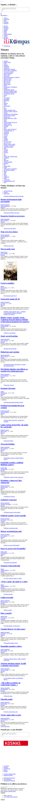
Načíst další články (5, 726)
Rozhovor (6, 27)
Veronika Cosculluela (6, 504)
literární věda (4, 468)
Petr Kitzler (3, 520)
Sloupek (6, 37)
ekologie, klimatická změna (10, 91)
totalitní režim (7, 166)
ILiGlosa (6, 38)
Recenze (6, 26)
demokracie (6, 76)
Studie (5, 31)
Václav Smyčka (4, 670)
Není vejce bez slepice (9, 232)
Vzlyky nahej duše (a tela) (11, 715)
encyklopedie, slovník (9, 93)
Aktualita (6, 28)
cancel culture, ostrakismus (10, 70)
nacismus (6, 126)
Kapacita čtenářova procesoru (13, 216)
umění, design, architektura (10, 168)
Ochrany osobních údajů (10, 791)
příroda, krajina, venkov (9, 144)
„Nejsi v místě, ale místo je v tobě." (14, 582)
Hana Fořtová (4, 287)
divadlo (5, 88)
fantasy (2, 569)
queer (5, 148)
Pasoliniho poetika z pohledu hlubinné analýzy (12, 464)
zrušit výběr (6, 193)
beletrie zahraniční (5, 204)
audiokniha (6, 67)
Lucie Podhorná (4, 375)
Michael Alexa (4, 487)
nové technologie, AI (9, 130)
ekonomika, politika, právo (10, 92)
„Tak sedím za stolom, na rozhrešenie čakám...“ (10, 684)
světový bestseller (8, 162)
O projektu (6, 766)
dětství (5, 85)
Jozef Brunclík (4, 689)
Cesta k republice (7, 283)
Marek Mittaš (4, 651)
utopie (5, 171)
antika (5, 63)
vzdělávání (6, 177)
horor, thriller (7, 106)
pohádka (6, 138)
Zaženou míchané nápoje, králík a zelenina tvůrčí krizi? (13, 664)
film (5, 102)
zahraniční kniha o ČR (9, 181)
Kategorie (6, 23)
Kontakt (6, 771)
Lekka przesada (7, 597)
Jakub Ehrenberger (5, 206)
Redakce (6, 767)
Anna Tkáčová (4, 340)
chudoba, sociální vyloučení (10, 111)
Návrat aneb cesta (8, 249)
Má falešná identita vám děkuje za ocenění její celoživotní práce (14, 370)
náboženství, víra (8, 125)
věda (5, 174)
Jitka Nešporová (4, 356)
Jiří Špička (3, 633)
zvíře (5, 182)
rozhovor (6, 152)
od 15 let (6, 134)
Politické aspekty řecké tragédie (13, 516)
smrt (5, 155)
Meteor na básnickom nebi (11, 531)
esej (5, 96)
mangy (5, 119)
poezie (5, 137)
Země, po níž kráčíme (9, 336)
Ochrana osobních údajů (10, 774)
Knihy (5, 20)
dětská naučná (7, 84)
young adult (6, 179)
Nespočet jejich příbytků (10, 566)
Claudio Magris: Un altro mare (13, 629)
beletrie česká (4, 252)
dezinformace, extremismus (10, 87)
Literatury (6, 22)
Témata (5, 18)
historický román (5, 430)
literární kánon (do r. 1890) (10, 118)
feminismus (6, 100)
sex (4, 153)
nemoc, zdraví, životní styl (10, 129)
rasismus (6, 149)
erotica (5, 95)
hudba (5, 108)
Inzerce (5, 770)
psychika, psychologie (9, 145)
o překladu (6, 132)
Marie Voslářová (5, 220)
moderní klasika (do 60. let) (10, 122)
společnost (6, 158)
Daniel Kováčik (4, 326)
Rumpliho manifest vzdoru (11, 646)
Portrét (5, 32)
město (5, 121)
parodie (5, 136)
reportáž (6, 151)
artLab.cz (9, 795)
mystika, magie (7, 123)
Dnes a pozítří (6, 613)
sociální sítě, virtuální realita (10, 156)
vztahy (5, 178)
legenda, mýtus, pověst (9, 115)
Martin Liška (4, 431)
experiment (6, 99)
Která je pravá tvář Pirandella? (13, 549)
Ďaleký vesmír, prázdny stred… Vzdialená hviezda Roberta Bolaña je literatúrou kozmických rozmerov (15, 320)
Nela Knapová (4, 448)
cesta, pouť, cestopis (9, 72)
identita (5, 112)
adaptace (6, 61)
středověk (6, 160)
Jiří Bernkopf (4, 393)
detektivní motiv (8, 78)
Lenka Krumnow (5, 412)
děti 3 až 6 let (7, 81)
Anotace (3, 521)
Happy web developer (12, 797)
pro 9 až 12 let (7, 143)
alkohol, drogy (7, 62)
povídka (6, 140)
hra (4, 107)
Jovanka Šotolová (5, 236)
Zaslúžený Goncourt (9, 500)
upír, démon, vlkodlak (9, 170)
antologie (6, 65)
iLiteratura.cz (4, 617)
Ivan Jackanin (4, 536)
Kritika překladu (8, 34)
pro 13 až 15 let (7, 141)
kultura (2, 391)
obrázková (6, 133)
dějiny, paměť (7, 74)
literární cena (7, 117)
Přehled (5, 30)
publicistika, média (8, 147)
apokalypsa (6, 66)
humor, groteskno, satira (9, 110)
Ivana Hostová (4, 719)
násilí (5, 127)
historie (2, 286)
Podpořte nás (7, 768)
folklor (5, 104)
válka (5, 173)
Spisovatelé (6, 19)
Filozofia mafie (7, 699)
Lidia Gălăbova (4, 253)
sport (5, 159)
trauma (5, 167)
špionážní (6, 163)
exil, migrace (7, 97)
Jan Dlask (3, 303)
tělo (4, 164)
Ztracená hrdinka (8, 444)
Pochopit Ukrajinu (8, 388)
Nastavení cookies (8, 775)
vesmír (5, 175)
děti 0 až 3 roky (7, 80)
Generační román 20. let (10, 299)
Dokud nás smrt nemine (10, 352)
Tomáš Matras (4, 469)
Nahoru (2, 799)
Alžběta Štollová (5, 570)
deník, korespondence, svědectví (11, 77)
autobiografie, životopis (9, 69)
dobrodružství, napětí (9, 89)
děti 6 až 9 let (7, 82)
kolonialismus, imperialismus (11, 114)
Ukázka (5, 35)
